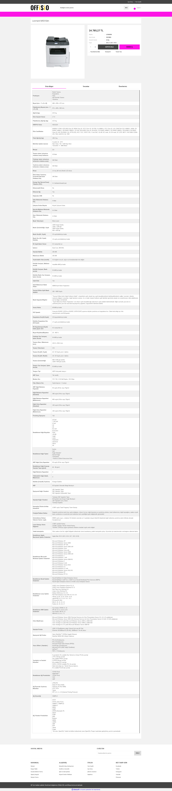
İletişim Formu (35, 777)
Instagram (119, 771)
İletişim (33, 766)
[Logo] (40, 7)
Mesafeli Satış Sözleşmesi (66, 766)
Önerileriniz (123, 86)
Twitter (118, 769)
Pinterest (118, 777)
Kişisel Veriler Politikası (65, 774)
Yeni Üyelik (90, 766)
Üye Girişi (90, 769)
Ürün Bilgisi (49, 86)
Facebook (118, 766)
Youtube (118, 774)
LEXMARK (109, 34)
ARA (126, 7)
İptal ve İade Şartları (64, 771)
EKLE (137, 753)
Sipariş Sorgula (35, 774)
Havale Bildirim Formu (37, 771)
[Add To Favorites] (94, 52)
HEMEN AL (129, 47)
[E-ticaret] (86, 790)
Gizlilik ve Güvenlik (64, 769)
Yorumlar (86, 86)
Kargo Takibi (34, 769)
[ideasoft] (76, 790)
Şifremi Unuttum (91, 771)
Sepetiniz (90, 774)
